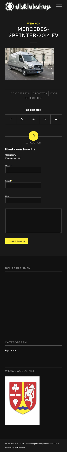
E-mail (8, 181)
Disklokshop (33, 98)
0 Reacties (40, 93)
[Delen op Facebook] (11, 119)
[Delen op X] (22, 119)
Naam (8, 166)
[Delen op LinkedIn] (45, 119)
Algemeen (10, 350)
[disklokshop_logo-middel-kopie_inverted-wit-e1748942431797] (28, 6)
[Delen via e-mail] (56, 119)
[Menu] (57, 6)
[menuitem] (57, 6)
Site (7, 196)
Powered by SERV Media (15, 447)
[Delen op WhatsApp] (33, 119)
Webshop (33, 23)
